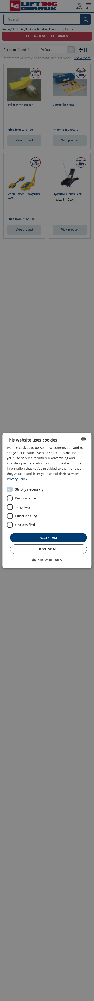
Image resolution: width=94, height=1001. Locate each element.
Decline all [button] (48, 549)
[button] (47, 559)
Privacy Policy (17, 479)
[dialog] (46, 500)
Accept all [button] (48, 537)
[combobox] (83, 439)
